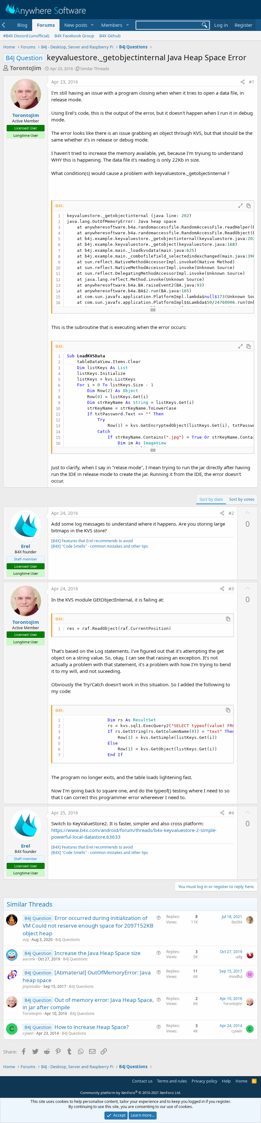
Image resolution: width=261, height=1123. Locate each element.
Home (241, 1081)
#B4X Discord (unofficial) (26, 36)
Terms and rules (172, 1081)
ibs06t (236, 922)
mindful (235, 976)
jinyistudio (31, 986)
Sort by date (211, 499)
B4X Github (110, 36)
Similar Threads (94, 68)
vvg (26, 939)
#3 (231, 589)
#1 (251, 82)
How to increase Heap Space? (91, 1027)
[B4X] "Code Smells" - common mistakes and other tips (99, 546)
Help (226, 1081)
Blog (22, 25)
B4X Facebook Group (74, 36)
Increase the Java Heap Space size (97, 953)
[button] (92, 25)
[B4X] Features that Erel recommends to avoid (92, 540)
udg (239, 956)
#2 (231, 513)
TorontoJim (25, 68)
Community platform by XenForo (130, 1092)
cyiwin (28, 1033)
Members (111, 25)
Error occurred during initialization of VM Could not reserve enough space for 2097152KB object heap (88, 925)
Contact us (142, 1081)
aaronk (29, 959)
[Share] (242, 82)
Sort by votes (241, 499)
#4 (231, 813)
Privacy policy (204, 1081)
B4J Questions (67, 939)
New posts (75, 25)
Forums (46, 25)
